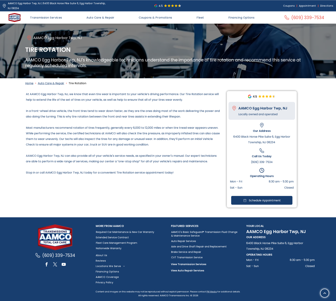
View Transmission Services (188, 264)
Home (29, 83)
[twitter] (55, 265)
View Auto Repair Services (187, 270)
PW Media (211, 291)
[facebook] (46, 265)
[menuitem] (289, 6)
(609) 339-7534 (262, 162)
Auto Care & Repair (51, 83)
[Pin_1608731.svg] (4, 6)
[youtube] (64, 265)
